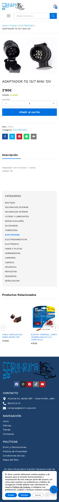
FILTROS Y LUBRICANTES (17, 216)
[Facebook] (16, 384)
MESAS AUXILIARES (14, 221)
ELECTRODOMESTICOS (16, 239)
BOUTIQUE (10, 203)
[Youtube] (42, 384)
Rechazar (24, 495)
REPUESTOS (11, 271)
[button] (14, 329)
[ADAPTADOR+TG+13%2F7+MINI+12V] (12, 136)
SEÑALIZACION (12, 281)
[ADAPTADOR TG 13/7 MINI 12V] (5, 136)
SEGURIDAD (10, 276)
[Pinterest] (29, 384)
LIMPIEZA (9, 262)
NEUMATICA (10, 267)
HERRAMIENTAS (12, 253)
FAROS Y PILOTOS (13, 249)
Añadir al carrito (29, 112)
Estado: (5, 95)
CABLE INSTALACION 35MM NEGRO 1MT (12, 335)
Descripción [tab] (10, 155)
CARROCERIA (11, 230)
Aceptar (11, 495)
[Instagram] (23, 384)
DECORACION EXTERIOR (16, 207)
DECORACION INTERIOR (16, 212)
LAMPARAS (10, 258)
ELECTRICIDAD (20, 130)
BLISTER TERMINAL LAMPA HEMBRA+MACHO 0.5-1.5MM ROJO (44, 337)
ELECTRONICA (12, 244)
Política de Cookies (21, 487)
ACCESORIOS (11, 226)
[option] (15, 326)
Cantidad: (6, 99)
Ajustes (38, 495)
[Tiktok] (36, 384)
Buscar (53, 16)
